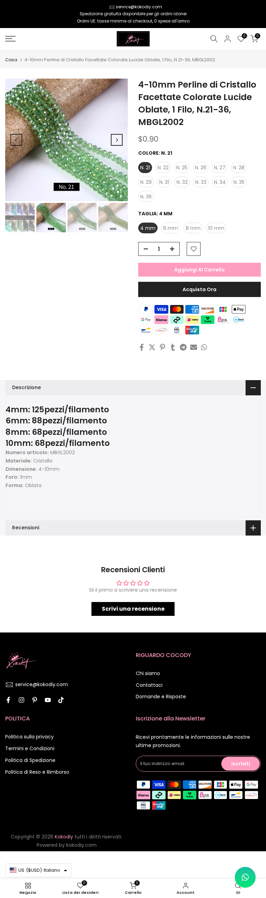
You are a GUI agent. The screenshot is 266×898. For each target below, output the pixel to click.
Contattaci (149, 685)
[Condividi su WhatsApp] (204, 347)
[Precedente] (16, 140)
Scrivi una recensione (133, 609)
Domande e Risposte (161, 696)
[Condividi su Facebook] (141, 347)
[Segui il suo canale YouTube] (48, 700)
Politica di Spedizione (30, 760)
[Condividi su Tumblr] (172, 347)
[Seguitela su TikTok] (61, 700)
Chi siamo (148, 673)
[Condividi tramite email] (193, 347)
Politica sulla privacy (29, 736)
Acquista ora (199, 289)
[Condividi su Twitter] (152, 347)
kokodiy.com (81, 845)
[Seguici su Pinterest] (35, 700)
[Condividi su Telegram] (183, 347)
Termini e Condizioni (29, 748)
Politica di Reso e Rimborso (37, 772)
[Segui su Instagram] (21, 700)
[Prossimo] (117, 140)
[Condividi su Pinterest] (162, 347)
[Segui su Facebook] (8, 700)
